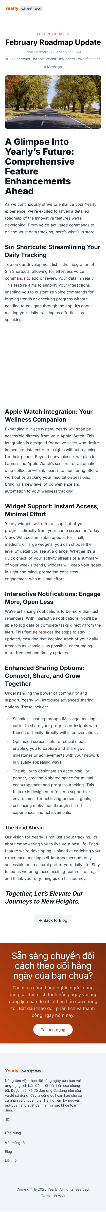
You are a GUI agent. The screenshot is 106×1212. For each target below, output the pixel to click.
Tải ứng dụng (53, 1029)
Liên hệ (11, 1160)
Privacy (59, 1195)
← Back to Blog (53, 920)
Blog (8, 1151)
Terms (45, 1195)
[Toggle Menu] (99, 8)
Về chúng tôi (15, 1143)
